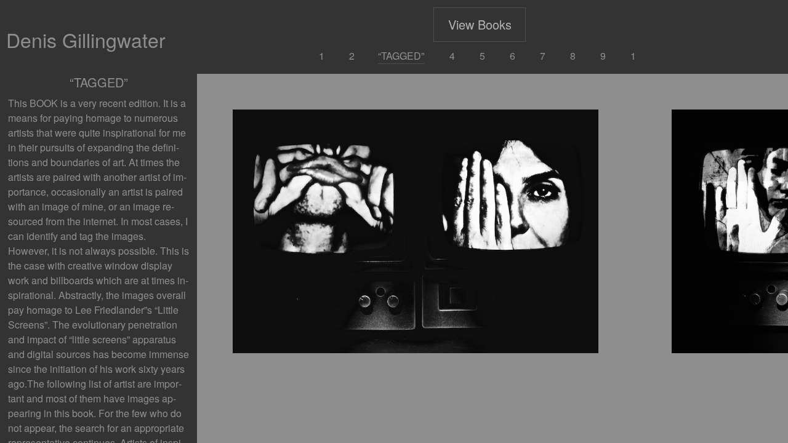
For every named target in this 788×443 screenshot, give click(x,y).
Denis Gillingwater (86, 39)
